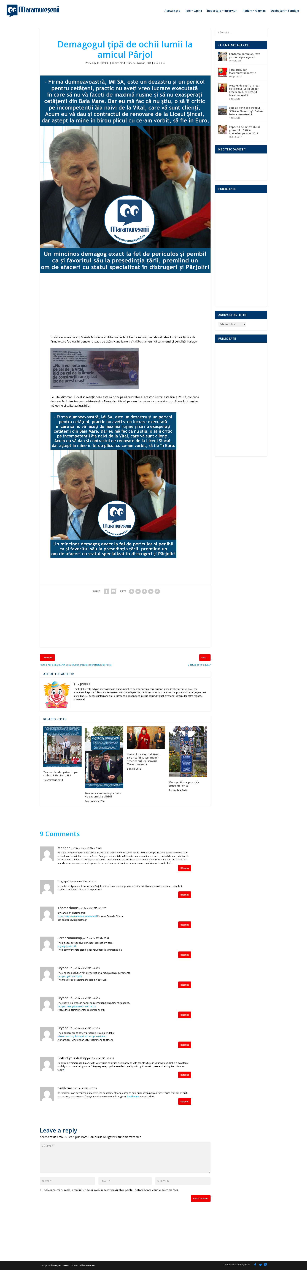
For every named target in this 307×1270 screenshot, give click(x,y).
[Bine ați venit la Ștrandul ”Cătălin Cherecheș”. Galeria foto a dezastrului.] (222, 110)
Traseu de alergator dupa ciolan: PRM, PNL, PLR (60, 773)
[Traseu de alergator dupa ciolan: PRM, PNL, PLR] (62, 746)
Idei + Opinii (194, 11)
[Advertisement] (125, 305)
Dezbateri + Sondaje (285, 11)
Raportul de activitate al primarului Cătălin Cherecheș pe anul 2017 (244, 130)
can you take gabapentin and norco (77, 1006)
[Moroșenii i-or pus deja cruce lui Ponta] (188, 751)
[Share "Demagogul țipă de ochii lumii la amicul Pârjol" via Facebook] (106, 591)
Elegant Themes (61, 1265)
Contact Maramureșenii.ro (237, 1264)
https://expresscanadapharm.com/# (77, 916)
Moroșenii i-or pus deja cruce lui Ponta (184, 784)
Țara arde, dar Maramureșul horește (242, 71)
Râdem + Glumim (254, 11)
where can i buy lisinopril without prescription (82, 1036)
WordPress (90, 1265)
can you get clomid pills (70, 976)
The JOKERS (103, 62)
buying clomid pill (67, 946)
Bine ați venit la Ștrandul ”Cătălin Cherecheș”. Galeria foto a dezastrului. (246, 111)
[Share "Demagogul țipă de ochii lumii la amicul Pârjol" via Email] (113, 591)
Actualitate (172, 11)
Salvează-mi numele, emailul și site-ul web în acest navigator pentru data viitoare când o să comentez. (111, 1190)
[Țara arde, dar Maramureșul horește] (222, 72)
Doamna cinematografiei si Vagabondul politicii (103, 795)
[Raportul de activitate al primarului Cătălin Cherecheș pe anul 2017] (222, 129)
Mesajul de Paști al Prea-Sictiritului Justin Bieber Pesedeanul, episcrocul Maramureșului (143, 759)
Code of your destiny (72, 1058)
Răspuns (185, 868)
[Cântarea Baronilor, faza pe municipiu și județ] (222, 56)
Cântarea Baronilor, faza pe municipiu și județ (244, 55)
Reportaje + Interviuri (222, 11)
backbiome (65, 1088)
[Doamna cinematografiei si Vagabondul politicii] (104, 757)
